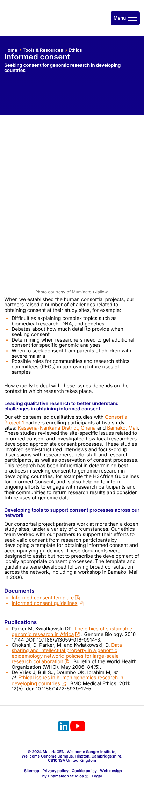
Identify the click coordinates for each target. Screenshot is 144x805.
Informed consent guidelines (44, 603)
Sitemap (31, 770)
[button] (125, 18)
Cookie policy (84, 770)
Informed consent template (43, 598)
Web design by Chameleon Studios (82, 773)
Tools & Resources (43, 50)
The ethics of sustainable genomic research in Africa (72, 631)
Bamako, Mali (122, 428)
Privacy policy (55, 770)
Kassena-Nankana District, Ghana (57, 428)
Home (10, 50)
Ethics (75, 50)
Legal (97, 776)
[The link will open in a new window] (63, 727)
